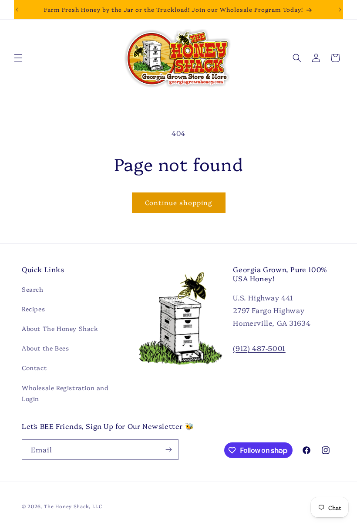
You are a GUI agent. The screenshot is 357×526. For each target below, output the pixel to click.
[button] (18, 57)
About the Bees (45, 348)
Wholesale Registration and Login (65, 393)
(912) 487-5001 (259, 348)
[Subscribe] (168, 449)
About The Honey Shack (60, 328)
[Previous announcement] (17, 9)
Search (33, 289)
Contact (34, 367)
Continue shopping (178, 202)
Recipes (33, 308)
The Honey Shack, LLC (73, 506)
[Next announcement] (340, 9)
